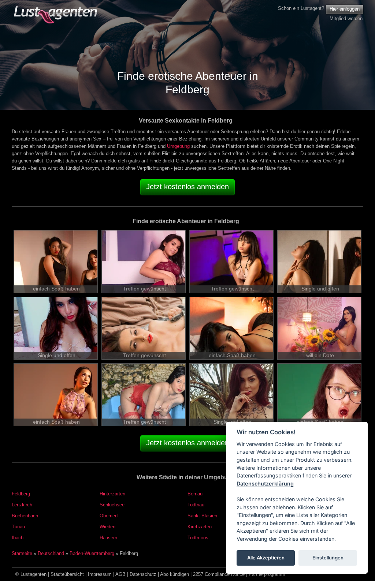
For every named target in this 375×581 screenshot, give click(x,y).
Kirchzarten (200, 526)
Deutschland (51, 553)
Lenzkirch (22, 504)
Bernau (195, 493)
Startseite (22, 553)
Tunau (18, 526)
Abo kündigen (174, 574)
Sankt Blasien (202, 515)
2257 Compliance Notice (219, 574)
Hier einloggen (345, 9)
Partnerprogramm (267, 574)
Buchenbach (25, 515)
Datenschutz (143, 574)
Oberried (109, 515)
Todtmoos (198, 537)
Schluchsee (112, 504)
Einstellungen (328, 558)
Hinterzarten (112, 493)
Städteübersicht (67, 574)
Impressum (100, 574)
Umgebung (178, 146)
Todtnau (196, 504)
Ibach (17, 537)
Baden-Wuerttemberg (92, 553)
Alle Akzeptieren (266, 558)
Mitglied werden (346, 18)
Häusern (108, 537)
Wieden (107, 526)
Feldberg (21, 493)
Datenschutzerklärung (265, 483)
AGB (120, 574)
